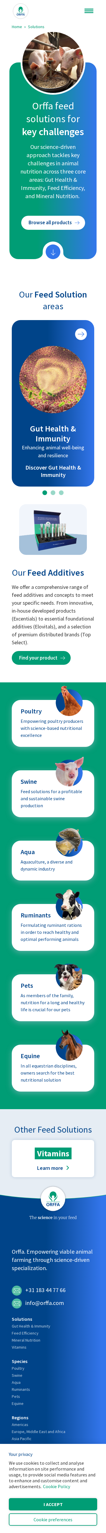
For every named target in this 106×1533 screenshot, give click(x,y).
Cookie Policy (56, 1486)
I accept (53, 1504)
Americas (20, 1424)
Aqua (16, 1382)
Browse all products (50, 222)
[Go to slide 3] (61, 492)
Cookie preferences (53, 1519)
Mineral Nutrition (26, 1340)
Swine (17, 1375)
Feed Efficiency (25, 1333)
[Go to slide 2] (53, 492)
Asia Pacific (22, 1438)
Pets (16, 1396)
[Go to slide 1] (44, 492)
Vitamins (19, 1347)
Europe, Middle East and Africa (38, 1431)
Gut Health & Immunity (31, 1326)
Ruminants (21, 1389)
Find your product (38, 658)
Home (17, 26)
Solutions (36, 26)
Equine (18, 1403)
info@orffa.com (44, 1302)
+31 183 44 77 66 (45, 1290)
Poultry (18, 1368)
